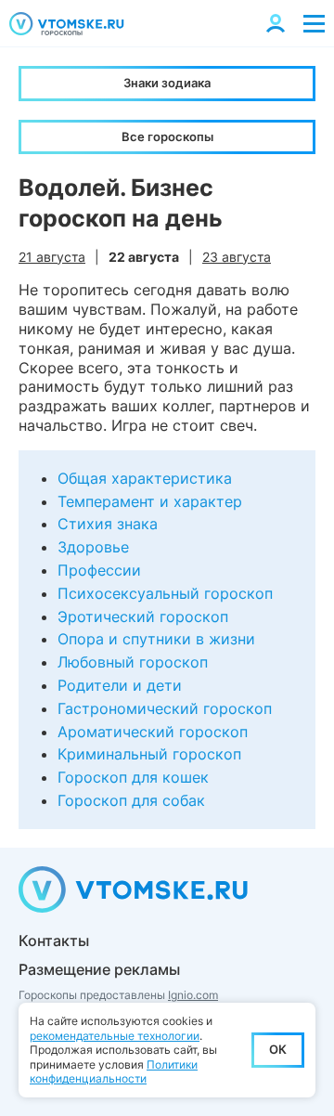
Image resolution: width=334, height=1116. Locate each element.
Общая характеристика (145, 478)
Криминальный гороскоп (149, 754)
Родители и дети (120, 685)
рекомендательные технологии (114, 1036)
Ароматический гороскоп (153, 731)
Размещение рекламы (99, 969)
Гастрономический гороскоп (165, 708)
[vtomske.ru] (66, 23)
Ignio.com (193, 995)
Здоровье (93, 547)
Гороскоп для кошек (133, 777)
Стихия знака (108, 523)
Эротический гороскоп (143, 616)
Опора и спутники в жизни (156, 638)
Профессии (99, 570)
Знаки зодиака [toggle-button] (167, 82)
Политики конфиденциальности (114, 1072)
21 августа (52, 257)
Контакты (54, 940)
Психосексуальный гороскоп (165, 593)
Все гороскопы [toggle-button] (167, 136)
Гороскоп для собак (131, 800)
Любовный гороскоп (133, 662)
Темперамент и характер (150, 501)
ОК (278, 1049)
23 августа (236, 257)
